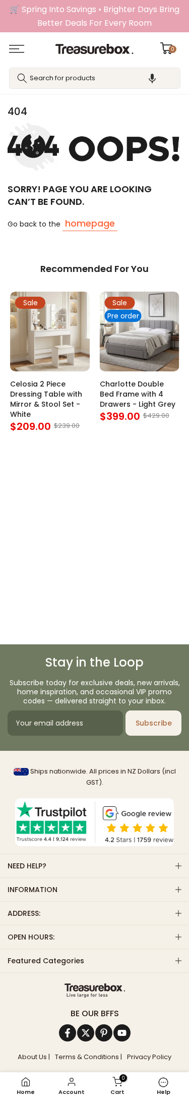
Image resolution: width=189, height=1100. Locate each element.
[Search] (22, 78)
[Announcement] (94, 16)
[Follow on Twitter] (85, 1032)
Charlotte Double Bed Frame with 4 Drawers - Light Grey (137, 394)
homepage (90, 223)
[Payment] (94, 990)
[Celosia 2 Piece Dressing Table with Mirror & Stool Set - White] (50, 331)
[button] (152, 78)
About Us (32, 1057)
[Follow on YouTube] (122, 1032)
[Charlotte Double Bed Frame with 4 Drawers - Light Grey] (139, 331)
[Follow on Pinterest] (103, 1032)
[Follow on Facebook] (67, 1032)
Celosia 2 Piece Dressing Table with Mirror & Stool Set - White (46, 399)
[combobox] (95, 78)
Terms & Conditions (87, 1057)
